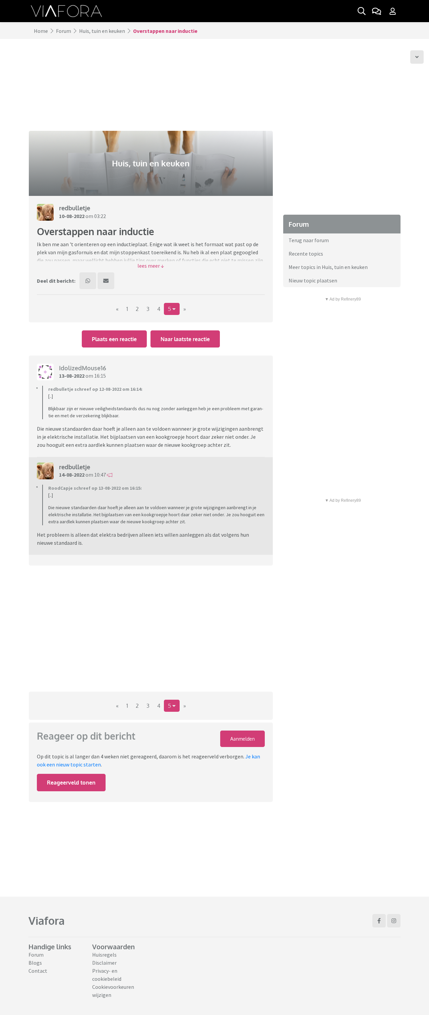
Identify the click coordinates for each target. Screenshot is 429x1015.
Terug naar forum (309, 240)
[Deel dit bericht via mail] (106, 280)
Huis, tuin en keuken (102, 31)
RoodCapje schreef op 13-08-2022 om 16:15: (95, 488)
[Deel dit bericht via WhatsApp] (87, 280)
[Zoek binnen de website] (361, 11)
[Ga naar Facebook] (379, 920)
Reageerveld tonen (71, 782)
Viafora (46, 920)
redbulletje (74, 208)
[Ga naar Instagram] (394, 920)
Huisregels (104, 954)
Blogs (35, 962)
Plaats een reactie (114, 339)
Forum (63, 31)
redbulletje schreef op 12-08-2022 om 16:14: (95, 389)
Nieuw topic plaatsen (313, 280)
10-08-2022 (71, 216)
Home (41, 31)
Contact (37, 970)
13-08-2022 (71, 375)
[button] (151, 266)
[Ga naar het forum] (376, 11)
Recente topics (306, 253)
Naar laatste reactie (185, 339)
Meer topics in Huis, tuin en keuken (328, 267)
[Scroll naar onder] (417, 57)
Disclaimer (104, 962)
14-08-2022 (71, 474)
